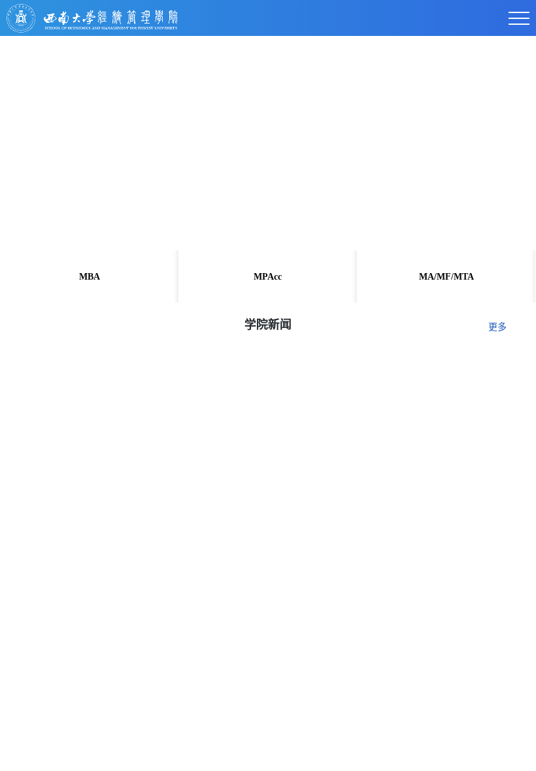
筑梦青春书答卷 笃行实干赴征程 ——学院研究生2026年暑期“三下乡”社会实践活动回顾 (223, 728)
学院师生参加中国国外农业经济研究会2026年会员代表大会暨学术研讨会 (191, 621)
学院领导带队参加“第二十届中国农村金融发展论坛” (141, 675)
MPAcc (268, 277)
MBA (89, 277)
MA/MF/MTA (446, 277)
